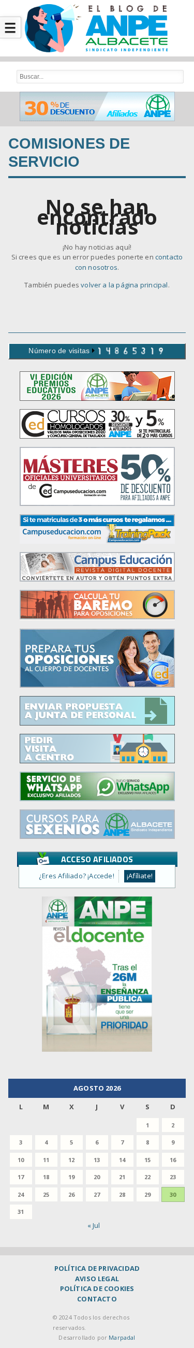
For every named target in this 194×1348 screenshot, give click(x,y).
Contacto (97, 1298)
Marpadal (122, 1337)
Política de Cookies (97, 1288)
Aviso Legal (97, 1278)
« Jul (93, 1225)
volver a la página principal (124, 284)
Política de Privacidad (97, 1268)
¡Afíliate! (140, 875)
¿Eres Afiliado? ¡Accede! (76, 875)
